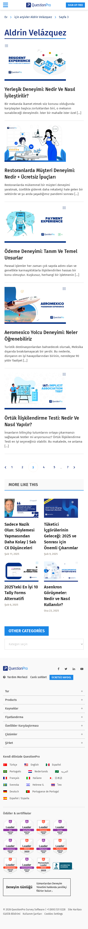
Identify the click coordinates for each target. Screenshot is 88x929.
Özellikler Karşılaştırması (22, 725)
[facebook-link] (58, 669)
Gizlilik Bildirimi (11, 913)
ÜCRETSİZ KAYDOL (61, 677)
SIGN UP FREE (75, 5)
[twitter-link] (66, 669)
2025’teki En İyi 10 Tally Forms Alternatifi (21, 593)
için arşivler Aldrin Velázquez (33, 17)
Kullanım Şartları (32, 913)
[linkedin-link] (74, 669)
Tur (7, 691)
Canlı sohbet (38, 677)
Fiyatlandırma (14, 717)
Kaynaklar (11, 708)
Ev (6, 17)
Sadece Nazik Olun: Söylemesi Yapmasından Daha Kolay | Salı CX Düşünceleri (20, 536)
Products (11, 700)
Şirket (9, 743)
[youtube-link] (81, 669)
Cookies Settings (53, 913)
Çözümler (11, 734)
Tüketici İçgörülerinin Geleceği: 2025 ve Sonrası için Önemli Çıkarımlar (61, 536)
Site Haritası (75, 909)
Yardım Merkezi (17, 677)
